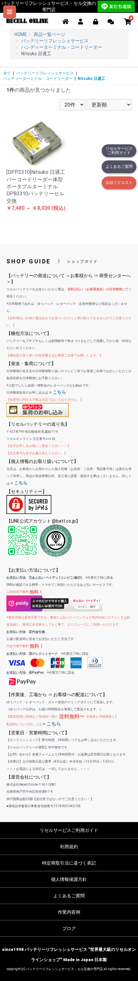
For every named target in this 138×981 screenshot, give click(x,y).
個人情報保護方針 (69, 879)
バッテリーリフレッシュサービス (45, 73)
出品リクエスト (119, 182)
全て (7, 73)
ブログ (69, 928)
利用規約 (69, 846)
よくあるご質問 (119, 166)
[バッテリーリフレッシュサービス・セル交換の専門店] (27, 20)
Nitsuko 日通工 (91, 78)
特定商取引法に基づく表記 (69, 863)
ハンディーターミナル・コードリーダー (38, 78)
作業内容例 (69, 912)
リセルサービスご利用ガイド (119, 150)
